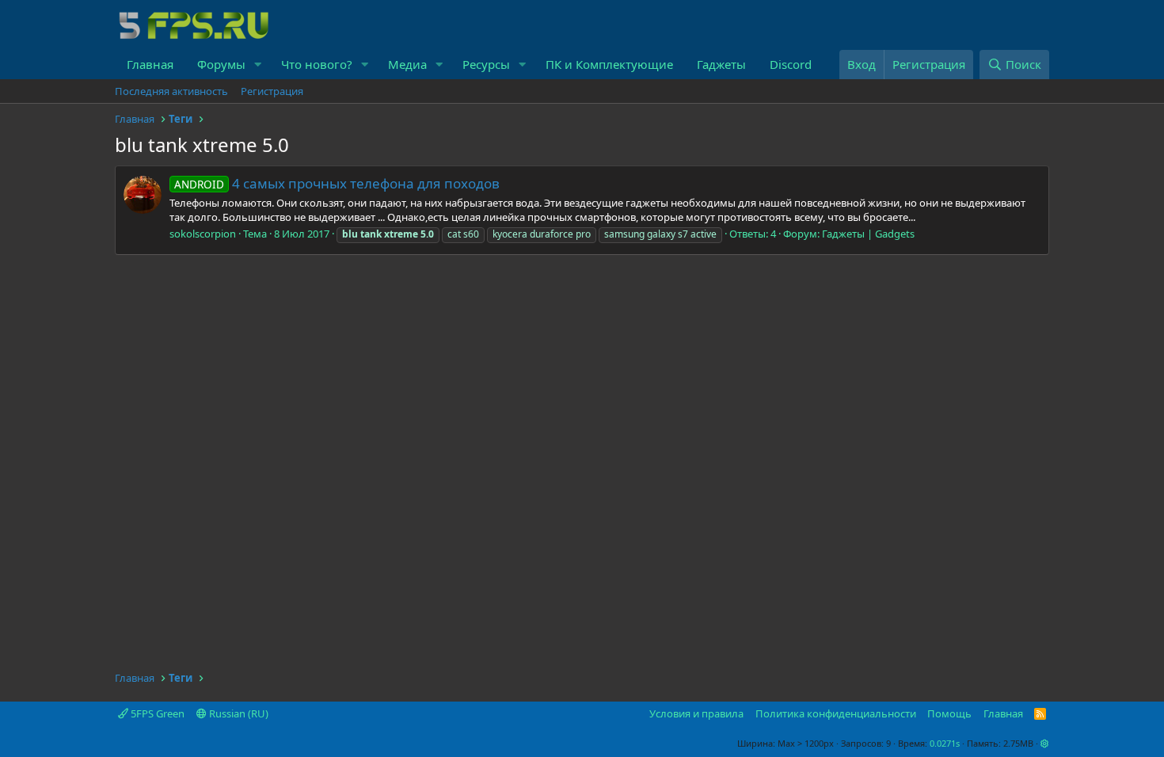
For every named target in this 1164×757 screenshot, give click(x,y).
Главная (150, 64)
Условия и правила (696, 713)
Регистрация (272, 91)
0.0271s (945, 743)
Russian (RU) (237, 713)
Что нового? (316, 64)
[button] (258, 64)
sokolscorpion (202, 233)
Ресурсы (486, 64)
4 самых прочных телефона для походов (337, 183)
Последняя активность (171, 91)
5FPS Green (156, 713)
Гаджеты (721, 64)
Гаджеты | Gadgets (868, 233)
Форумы (221, 64)
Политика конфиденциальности (835, 713)
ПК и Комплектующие (609, 64)
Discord (791, 64)
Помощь (949, 713)
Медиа (407, 64)
